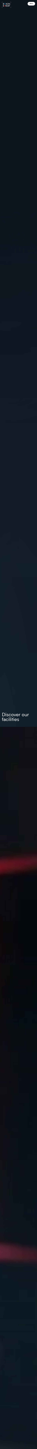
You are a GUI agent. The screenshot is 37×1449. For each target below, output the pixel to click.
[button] (31, 4)
